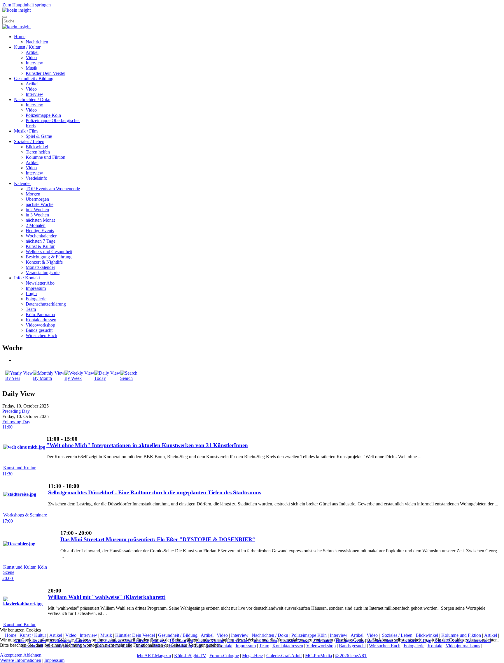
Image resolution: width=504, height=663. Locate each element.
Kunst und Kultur (19, 467)
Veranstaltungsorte (43, 272)
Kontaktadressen (41, 319)
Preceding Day (16, 411)
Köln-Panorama (40, 314)
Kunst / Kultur (27, 47)
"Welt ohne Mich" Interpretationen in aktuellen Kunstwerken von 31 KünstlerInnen (147, 445)
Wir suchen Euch (41, 335)
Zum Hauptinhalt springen (26, 4)
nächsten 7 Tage (40, 241)
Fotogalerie (36, 298)
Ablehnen (32, 655)
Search (126, 378)
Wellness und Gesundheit (49, 251)
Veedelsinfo (36, 178)
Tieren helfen (38, 151)
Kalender (22, 183)
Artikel (32, 52)
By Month (42, 378)
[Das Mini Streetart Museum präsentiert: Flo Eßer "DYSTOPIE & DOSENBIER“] (19, 543)
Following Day (16, 421)
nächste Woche (39, 204)
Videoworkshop (40, 324)
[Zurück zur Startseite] (16, 10)
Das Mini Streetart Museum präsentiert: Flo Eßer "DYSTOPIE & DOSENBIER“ (157, 539)
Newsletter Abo (40, 283)
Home (19, 36)
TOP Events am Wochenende (53, 188)
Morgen (33, 193)
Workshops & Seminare (25, 514)
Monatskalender (40, 267)
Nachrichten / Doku (32, 99)
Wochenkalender (41, 235)
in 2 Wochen (37, 209)
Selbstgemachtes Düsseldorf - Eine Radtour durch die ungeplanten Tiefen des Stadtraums (154, 492)
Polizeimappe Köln (43, 115)
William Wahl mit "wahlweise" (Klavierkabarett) (106, 597)
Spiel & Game (39, 136)
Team (31, 309)
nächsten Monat (40, 220)
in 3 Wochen (37, 214)
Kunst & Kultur (40, 246)
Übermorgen (37, 199)
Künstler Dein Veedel (45, 73)
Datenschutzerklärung (46, 303)
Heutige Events (40, 230)
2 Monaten (36, 225)
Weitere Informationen (20, 660)
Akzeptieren (11, 655)
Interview (34, 62)
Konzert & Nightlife (44, 262)
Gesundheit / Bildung (33, 78)
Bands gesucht (39, 330)
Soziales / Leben (29, 141)
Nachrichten (37, 41)
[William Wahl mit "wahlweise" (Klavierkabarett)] (25, 603)
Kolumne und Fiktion (45, 157)
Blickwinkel (37, 146)
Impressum (36, 288)
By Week (73, 378)
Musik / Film (26, 130)
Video (31, 57)
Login (31, 293)
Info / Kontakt (27, 277)
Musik (31, 68)
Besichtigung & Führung (48, 256)
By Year (12, 378)
